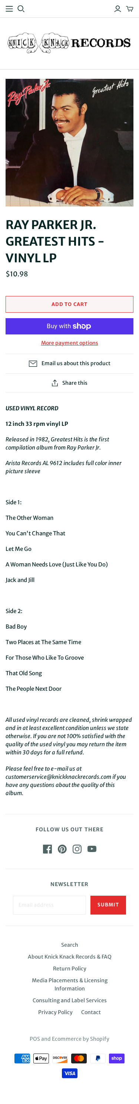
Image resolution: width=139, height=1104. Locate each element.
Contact (91, 1012)
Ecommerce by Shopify (80, 1039)
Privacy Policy (55, 1012)
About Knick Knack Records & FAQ (70, 956)
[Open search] (21, 9)
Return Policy (69, 968)
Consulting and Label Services (70, 1000)
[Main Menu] (9, 9)
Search (69, 945)
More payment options (69, 343)
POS (35, 1039)
